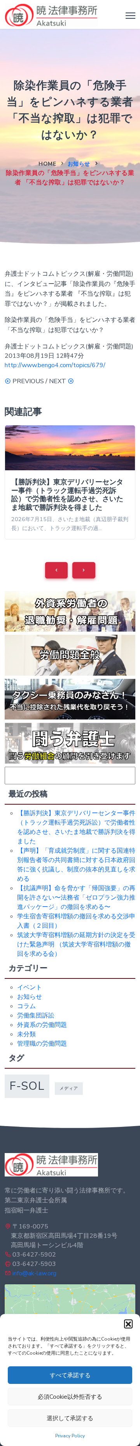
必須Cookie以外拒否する (70, 1397)
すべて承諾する (70, 1375)
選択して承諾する (70, 1418)
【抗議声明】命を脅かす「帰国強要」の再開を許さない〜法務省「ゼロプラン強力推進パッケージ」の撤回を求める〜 (76, 897)
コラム (26, 1006)
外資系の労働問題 (42, 1025)
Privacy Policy (70, 1436)
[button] (128, 1324)
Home (47, 164)
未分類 (26, 1034)
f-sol (27, 1086)
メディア (69, 1088)
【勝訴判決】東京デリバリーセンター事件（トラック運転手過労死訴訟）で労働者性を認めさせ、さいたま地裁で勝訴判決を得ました (67, 494)
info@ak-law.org (34, 1273)
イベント (29, 987)
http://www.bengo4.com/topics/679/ (55, 365)
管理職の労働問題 (42, 1043)
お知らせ (79, 164)
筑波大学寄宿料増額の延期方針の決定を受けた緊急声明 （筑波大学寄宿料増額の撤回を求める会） (76, 944)
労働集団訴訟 (35, 1015)
